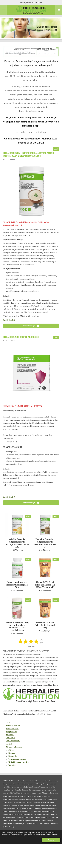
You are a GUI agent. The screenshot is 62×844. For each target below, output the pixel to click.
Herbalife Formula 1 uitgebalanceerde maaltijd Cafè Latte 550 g (45, 543)
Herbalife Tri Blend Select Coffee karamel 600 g (45, 625)
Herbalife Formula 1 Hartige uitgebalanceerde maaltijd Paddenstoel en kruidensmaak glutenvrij (28, 154)
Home (8, 722)
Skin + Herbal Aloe (13, 741)
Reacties (11, 753)
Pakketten (10, 735)
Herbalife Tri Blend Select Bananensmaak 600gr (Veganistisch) (45, 585)
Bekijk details (8, 320)
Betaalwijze (12, 756)
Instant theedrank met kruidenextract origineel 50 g (17, 585)
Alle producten (11, 732)
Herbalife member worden (18, 762)
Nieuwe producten (13, 725)
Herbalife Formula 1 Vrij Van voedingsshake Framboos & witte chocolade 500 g (17, 626)
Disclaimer (12, 765)
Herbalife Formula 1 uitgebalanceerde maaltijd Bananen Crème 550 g (17, 543)
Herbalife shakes (12, 729)
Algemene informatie (14, 747)
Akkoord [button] (51, 840)
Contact (9, 744)
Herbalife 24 (10, 738)
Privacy (11, 750)
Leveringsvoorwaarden (17, 759)
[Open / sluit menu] (3, 10)
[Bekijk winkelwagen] (58, 10)
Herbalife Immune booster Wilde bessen (21, 336)
